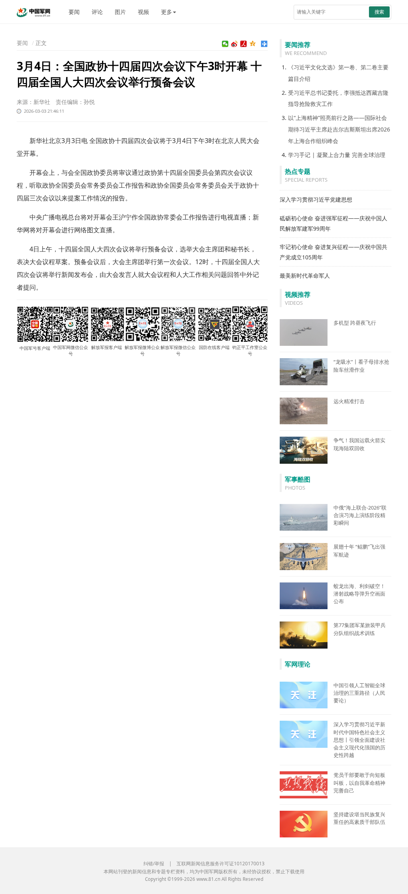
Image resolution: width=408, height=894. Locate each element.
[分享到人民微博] (243, 44)
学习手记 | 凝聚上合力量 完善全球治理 (336, 155)
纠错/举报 (153, 863)
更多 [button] (166, 12)
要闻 (74, 12)
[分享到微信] (225, 44)
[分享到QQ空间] (252, 44)
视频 (143, 12)
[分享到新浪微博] (234, 44)
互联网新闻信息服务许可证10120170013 (221, 863)
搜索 (379, 11)
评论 (97, 12)
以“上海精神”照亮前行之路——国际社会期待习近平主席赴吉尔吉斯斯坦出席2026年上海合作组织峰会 (339, 129)
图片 (120, 12)
